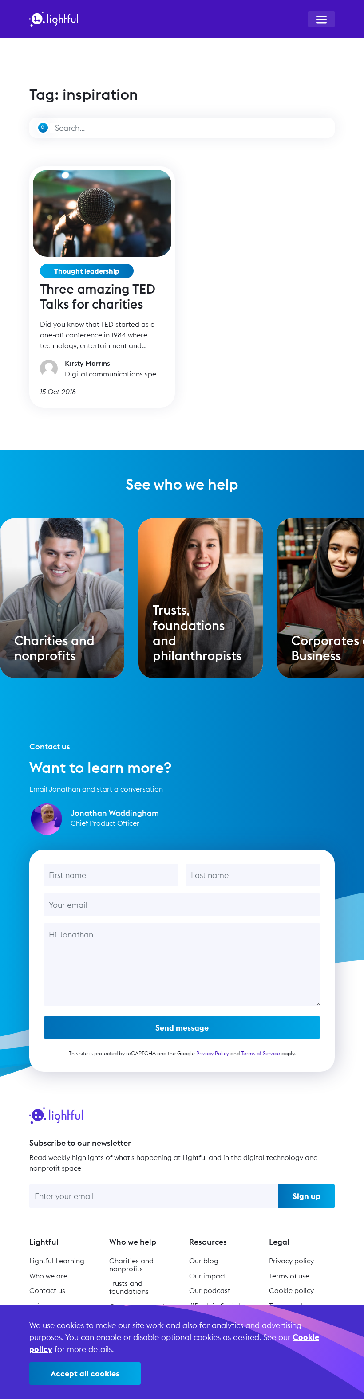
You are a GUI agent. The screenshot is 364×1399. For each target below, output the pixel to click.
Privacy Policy (212, 1053)
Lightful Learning (56, 1260)
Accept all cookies (85, 1373)
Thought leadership (86, 270)
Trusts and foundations (129, 1287)
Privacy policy (291, 1260)
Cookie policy (291, 1290)
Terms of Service (260, 1053)
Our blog (203, 1260)
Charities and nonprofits (131, 1264)
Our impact (207, 1275)
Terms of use (289, 1275)
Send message (182, 1028)
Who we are (48, 1275)
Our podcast (209, 1290)
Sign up (306, 1196)
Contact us (47, 1290)
